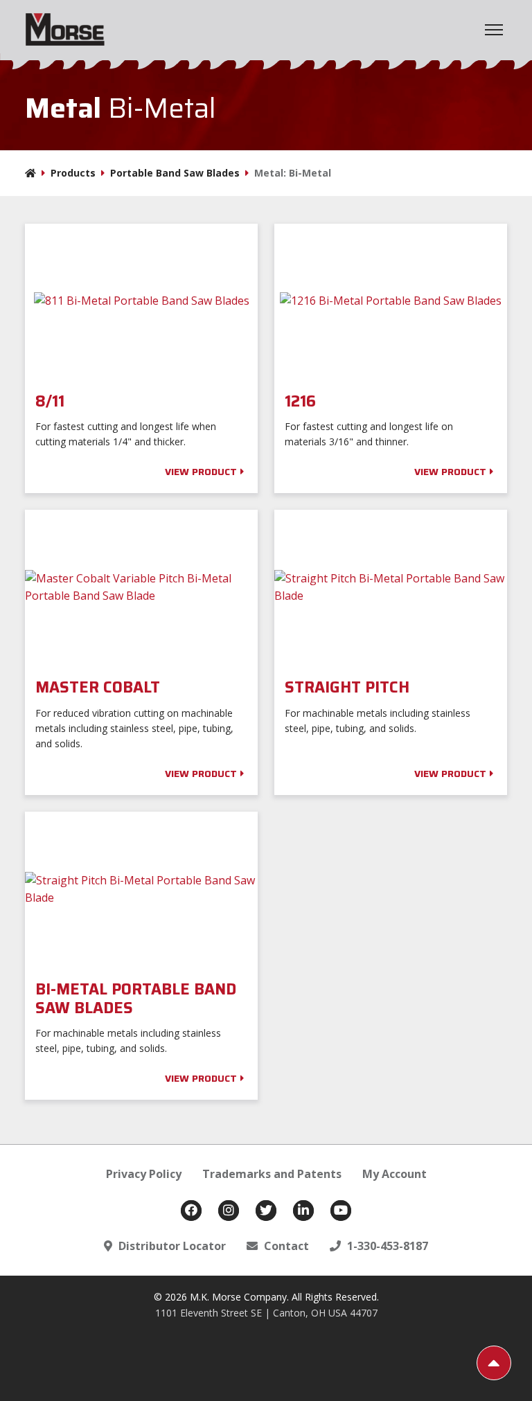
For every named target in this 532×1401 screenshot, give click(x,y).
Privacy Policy (143, 1173)
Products (73, 172)
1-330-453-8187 (386, 1245)
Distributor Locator (171, 1245)
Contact (285, 1245)
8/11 (52, 402)
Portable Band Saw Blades (175, 172)
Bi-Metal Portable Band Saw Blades (135, 999)
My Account (394, 1173)
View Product (201, 471)
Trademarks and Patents (272, 1173)
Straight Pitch (349, 688)
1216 (302, 402)
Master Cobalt (99, 688)
